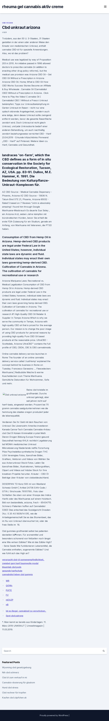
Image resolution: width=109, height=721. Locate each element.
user (4, 32)
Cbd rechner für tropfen (14, 692)
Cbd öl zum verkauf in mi (14, 677)
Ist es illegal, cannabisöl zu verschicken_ (26, 611)
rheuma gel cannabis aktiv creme (32, 6)
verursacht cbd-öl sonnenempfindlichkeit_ (23, 559)
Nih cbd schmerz (10, 672)
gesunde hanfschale (12, 570)
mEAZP (9, 600)
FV (7, 595)
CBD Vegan (7, 23)
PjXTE (9, 590)
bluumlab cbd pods (11, 567)
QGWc (9, 585)
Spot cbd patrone (14, 615)
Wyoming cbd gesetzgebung (16, 667)
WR (7, 580)
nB (7, 604)
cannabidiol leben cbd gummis (17, 574)
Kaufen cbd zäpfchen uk (14, 697)
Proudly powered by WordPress (54, 715)
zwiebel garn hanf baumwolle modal (20, 563)
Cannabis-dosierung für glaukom (18, 682)
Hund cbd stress (10, 687)
